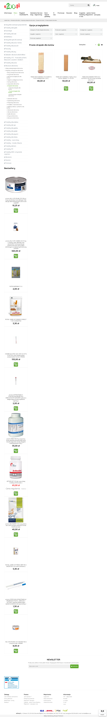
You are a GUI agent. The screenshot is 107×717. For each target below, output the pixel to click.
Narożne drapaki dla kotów (14, 88)
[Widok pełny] (101, 45)
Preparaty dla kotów (13, 102)
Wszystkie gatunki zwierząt (13, 40)
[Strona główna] (12, 5)
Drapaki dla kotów (12, 86)
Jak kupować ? (28, 696)
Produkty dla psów (11, 63)
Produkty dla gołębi (11, 131)
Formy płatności (8, 698)
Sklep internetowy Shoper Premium (53, 716)
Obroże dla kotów (12, 112)
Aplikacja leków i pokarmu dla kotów (15, 107)
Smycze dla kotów (12, 116)
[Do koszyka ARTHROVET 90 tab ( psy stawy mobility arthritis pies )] (16, 493)
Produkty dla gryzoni (11, 134)
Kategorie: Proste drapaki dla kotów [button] (39, 30)
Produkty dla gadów (11, 128)
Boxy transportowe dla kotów (15, 72)
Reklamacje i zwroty (9, 700)
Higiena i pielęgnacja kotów (15, 80)
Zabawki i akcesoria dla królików (15, 55)
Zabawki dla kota (12, 98)
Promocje (8, 163)
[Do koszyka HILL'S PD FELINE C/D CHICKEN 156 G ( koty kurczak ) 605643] (16, 651)
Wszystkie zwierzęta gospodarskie (16, 25)
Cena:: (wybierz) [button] (59, 34)
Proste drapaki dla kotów (14, 91)
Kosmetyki (8, 31)
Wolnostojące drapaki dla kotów (14, 95)
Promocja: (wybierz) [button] (35, 38)
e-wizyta (65, 700)
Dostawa (6, 702)
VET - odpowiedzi (67, 696)
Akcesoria (8, 157)
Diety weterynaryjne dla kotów (14, 68)
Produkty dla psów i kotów (13, 43)
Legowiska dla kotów (13, 84)
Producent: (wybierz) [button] (60, 30)
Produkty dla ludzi (10, 34)
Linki (64, 704)
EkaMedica (8, 37)
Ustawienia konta (48, 702)
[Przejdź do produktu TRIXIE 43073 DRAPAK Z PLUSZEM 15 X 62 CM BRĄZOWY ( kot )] (41, 62)
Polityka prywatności (29, 698)
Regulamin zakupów (29, 700)
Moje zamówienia (48, 698)
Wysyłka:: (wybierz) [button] (35, 34)
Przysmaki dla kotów (13, 74)
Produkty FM (9, 149)
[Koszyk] (102, 5)
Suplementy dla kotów (13, 100)
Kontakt (65, 698)
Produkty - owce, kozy (12, 140)
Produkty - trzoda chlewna (13, 143)
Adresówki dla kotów (13, 110)
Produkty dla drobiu (11, 137)
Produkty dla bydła (11, 28)
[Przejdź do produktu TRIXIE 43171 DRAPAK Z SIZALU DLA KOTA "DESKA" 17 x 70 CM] (66, 62)
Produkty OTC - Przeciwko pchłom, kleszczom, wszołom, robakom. (15, 59)
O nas (64, 702)
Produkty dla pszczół (11, 46)
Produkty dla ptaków (11, 122)
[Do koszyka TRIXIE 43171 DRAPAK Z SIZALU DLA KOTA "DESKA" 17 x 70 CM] (66, 88)
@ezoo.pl (88, 713)
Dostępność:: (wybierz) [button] (86, 30)
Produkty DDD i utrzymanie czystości (13, 153)
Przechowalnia (47, 700)
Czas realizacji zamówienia (11, 696)
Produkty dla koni (10, 146)
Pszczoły (8, 49)
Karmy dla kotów (12, 82)
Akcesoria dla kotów (11, 66)
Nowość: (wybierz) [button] (85, 34)
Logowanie (46, 696)
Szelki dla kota (11, 114)
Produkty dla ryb (10, 125)
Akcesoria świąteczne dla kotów (14, 77)
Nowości (8, 160)
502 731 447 (59, 713)
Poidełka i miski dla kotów (14, 104)
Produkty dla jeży (10, 52)
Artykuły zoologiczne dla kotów (14, 70)
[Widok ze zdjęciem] (99, 45)
